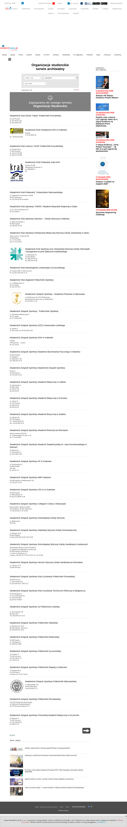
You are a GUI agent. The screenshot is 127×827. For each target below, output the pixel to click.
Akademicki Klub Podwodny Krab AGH (42, 162)
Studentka (66, 55)
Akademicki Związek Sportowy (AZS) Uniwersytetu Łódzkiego (37, 325)
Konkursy (107, 55)
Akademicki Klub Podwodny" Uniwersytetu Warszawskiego (36, 192)
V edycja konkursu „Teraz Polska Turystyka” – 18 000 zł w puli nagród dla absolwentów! (107, 148)
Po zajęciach (78, 55)
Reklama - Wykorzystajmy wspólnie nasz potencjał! (46, 806)
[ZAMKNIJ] (101, 822)
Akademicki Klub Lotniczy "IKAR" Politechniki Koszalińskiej (36, 146)
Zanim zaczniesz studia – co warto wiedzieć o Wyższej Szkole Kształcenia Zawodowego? (54, 787)
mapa (77, 89)
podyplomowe (117, 9)
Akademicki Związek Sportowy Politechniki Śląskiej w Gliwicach (38, 667)
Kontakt (61, 806)
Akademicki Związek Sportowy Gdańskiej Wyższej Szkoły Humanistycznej (43, 530)
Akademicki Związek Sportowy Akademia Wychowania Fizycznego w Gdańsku (45, 352)
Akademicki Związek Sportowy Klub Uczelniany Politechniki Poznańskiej (42, 576)
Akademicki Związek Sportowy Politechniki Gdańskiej (34, 623)
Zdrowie (56, 55)
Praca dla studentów (78, 807)
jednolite (95, 9)
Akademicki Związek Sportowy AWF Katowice (30, 477)
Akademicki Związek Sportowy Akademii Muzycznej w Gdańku (38, 414)
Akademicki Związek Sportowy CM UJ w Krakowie (32, 489)
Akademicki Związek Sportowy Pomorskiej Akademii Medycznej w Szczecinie (44, 715)
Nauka (37, 55)
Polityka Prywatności (63, 810)
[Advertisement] (63, 30)
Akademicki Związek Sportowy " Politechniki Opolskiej (34, 311)
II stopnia (105, 9)
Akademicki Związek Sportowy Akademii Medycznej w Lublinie (38, 382)
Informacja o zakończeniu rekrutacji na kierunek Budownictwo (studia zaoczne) (51, 755)
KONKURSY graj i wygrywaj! (101, 69)
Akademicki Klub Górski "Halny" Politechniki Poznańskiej (35, 116)
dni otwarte (61, 9)
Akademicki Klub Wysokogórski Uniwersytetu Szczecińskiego (37, 268)
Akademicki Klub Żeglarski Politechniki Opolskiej (31, 280)
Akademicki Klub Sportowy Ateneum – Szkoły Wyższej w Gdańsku (40, 219)
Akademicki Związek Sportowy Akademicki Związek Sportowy (37, 368)
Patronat (67, 806)
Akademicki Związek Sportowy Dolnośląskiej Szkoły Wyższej (37, 518)
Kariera (29, 55)
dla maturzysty (39, 9)
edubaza (51, 13)
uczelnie (50, 9)
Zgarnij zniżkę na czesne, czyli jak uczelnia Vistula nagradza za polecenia (49, 779)
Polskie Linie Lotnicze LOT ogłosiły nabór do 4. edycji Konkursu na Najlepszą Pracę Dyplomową (107, 121)
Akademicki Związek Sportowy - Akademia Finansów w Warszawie (55, 294)
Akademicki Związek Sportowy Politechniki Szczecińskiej (35, 651)
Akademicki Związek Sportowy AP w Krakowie (30, 461)
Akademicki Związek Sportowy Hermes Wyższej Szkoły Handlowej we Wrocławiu (46, 562)
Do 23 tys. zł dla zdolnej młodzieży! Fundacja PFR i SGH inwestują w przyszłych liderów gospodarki (54, 770)
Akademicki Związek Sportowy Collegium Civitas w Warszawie (38, 504)
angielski (76, 13)
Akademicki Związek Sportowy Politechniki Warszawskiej (50, 681)
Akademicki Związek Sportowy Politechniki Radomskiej (34, 637)
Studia (4, 55)
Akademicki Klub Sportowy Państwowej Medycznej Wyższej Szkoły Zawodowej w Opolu (49, 233)
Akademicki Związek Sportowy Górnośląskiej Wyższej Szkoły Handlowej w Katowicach (49, 544)
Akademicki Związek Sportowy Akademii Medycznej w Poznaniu (38, 398)
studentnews (26, 9)
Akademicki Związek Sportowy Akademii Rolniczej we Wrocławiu (39, 430)
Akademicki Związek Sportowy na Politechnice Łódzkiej (35, 607)
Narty (98, 55)
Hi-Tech (46, 55)
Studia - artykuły (15, 740)
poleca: (15, 9)
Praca (21, 55)
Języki (12, 55)
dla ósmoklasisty (63, 13)
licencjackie (73, 9)
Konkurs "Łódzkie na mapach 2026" (105, 183)
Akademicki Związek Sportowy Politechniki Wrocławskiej (35, 699)
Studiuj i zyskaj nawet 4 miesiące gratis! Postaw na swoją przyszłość (47, 748)
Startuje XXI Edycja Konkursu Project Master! (107, 97)
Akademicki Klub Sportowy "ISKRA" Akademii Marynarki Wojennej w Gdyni (43, 206)
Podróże (89, 55)
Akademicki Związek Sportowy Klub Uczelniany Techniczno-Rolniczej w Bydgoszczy (47, 591)
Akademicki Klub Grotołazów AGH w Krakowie (46, 130)
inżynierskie (85, 9)
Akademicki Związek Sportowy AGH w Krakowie (31, 337)
